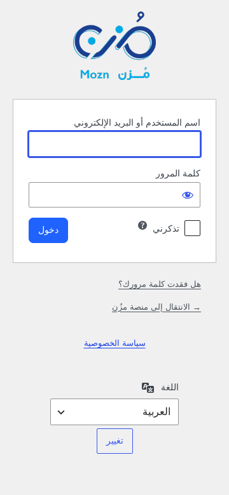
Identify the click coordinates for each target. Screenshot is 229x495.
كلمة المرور (178, 173)
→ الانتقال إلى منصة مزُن (156, 307)
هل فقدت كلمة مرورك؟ (159, 284)
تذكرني (166, 228)
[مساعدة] (142, 225)
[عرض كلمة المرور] (187, 195)
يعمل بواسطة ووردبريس (114, 47)
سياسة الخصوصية (115, 343)
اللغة (170, 387)
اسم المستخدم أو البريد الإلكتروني (137, 122)
